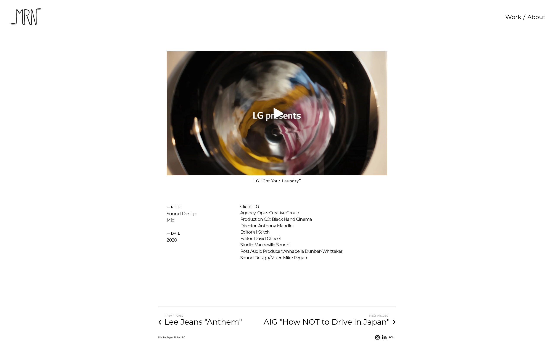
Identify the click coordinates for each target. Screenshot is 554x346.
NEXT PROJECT (379, 315)
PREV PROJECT (174, 315)
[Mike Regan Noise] (26, 16)
